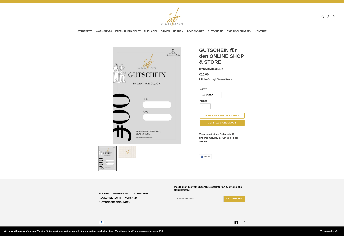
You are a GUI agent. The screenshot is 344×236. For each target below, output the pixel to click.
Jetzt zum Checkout (222, 123)
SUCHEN (104, 193)
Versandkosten (225, 79)
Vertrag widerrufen (329, 231)
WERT (203, 89)
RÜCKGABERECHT (110, 197)
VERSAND (131, 197)
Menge (203, 100)
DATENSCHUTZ (141, 193)
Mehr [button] (161, 231)
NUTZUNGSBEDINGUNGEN (114, 202)
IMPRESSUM (120, 193)
